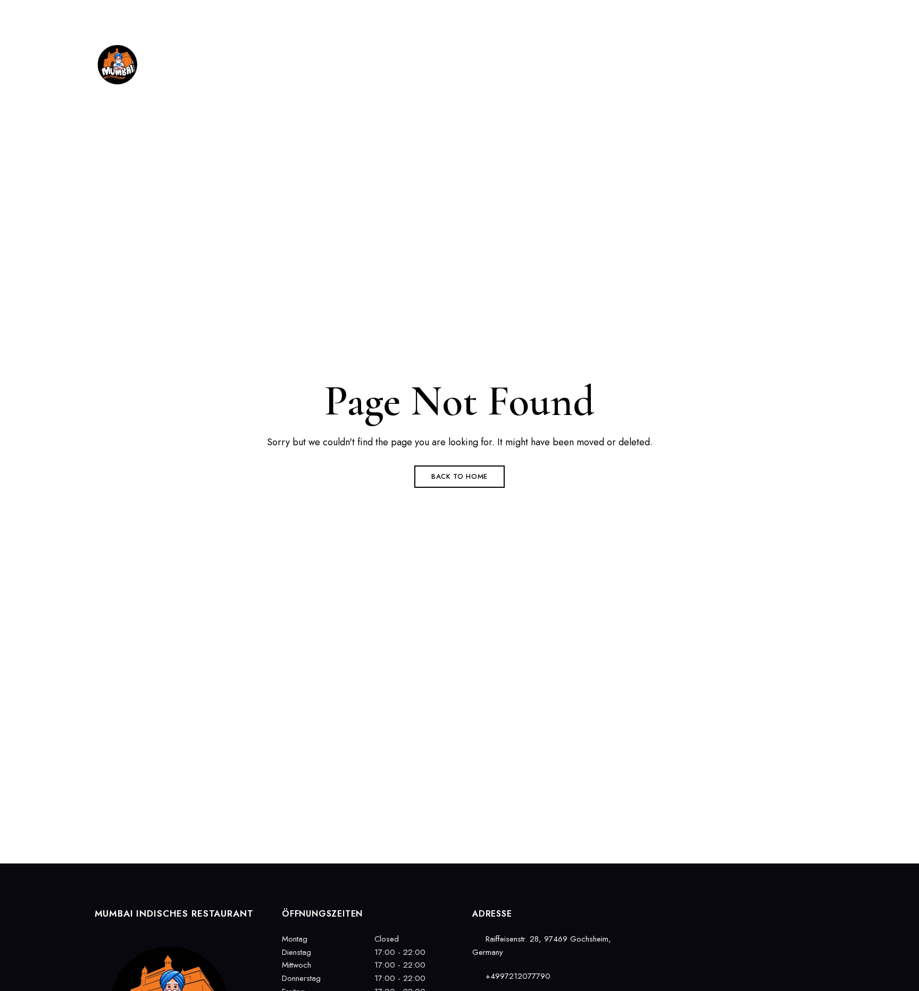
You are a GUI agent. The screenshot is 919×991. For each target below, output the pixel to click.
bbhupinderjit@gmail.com (788, 14)
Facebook (666, 911)
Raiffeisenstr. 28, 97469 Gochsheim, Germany (175, 14)
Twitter (703, 911)
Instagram (685, 911)
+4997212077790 (691, 14)
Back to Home (459, 476)
